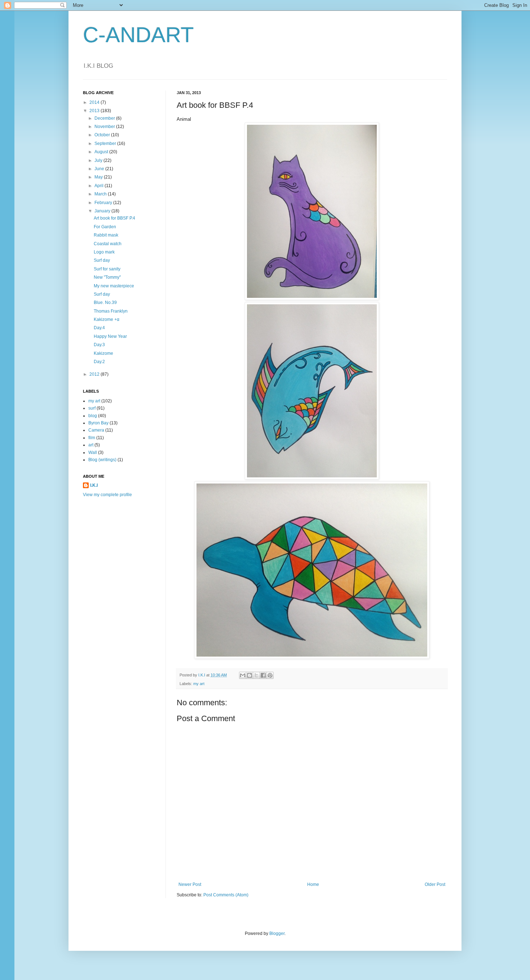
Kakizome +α (106, 319)
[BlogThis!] (249, 675)
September (105, 143)
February (103, 202)
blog (92, 415)
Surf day (102, 260)
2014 (95, 102)
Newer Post (189, 884)
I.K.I (94, 485)
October (102, 134)
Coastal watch (108, 243)
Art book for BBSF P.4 (114, 218)
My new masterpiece (114, 285)
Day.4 (99, 327)
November (105, 126)
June (99, 168)
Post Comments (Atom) (225, 894)
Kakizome (103, 353)
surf (92, 408)
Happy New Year (110, 336)
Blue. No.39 (105, 302)
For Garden (105, 226)
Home (313, 884)
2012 (95, 374)
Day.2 (99, 361)
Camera (96, 430)
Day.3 (99, 344)
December (105, 118)
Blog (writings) (102, 459)
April (99, 185)
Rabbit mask (106, 235)
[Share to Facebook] (263, 675)
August (101, 151)
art (90, 444)
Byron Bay (98, 422)
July (98, 160)
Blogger (276, 933)
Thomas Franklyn (111, 311)
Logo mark (104, 252)
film (91, 437)
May (99, 177)
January (102, 210)
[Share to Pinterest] (270, 675)
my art (198, 683)
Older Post (435, 884)
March (101, 194)
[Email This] (242, 675)
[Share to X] (256, 675)
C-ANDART (138, 35)
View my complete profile (107, 494)
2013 (95, 110)
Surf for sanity (107, 269)
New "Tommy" (107, 277)
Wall (92, 452)
